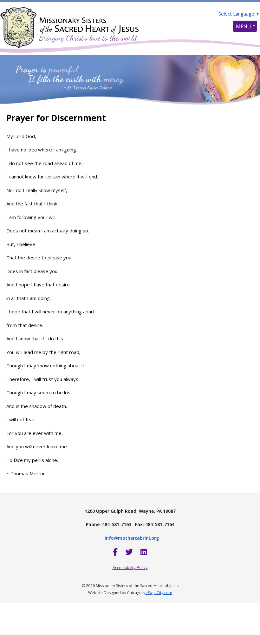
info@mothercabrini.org (132, 538)
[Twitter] (129, 551)
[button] (245, 26)
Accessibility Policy (130, 567)
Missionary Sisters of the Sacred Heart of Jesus (70, 24)
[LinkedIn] (143, 551)
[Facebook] (115, 551)
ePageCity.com (159, 592)
